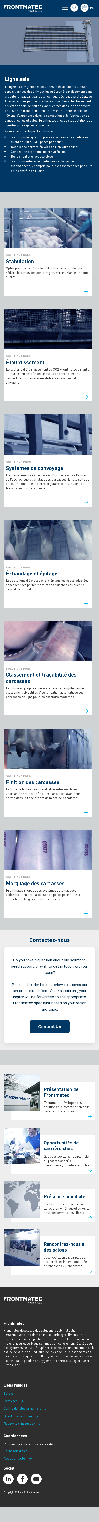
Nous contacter (15, 1458)
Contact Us (49, 1026)
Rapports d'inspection (19, 1423)
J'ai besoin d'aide (15, 1451)
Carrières (11, 1401)
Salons (9, 1393)
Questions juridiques (18, 1416)
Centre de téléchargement (22, 1408)
